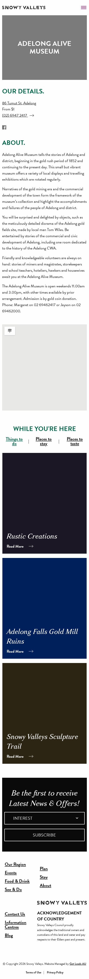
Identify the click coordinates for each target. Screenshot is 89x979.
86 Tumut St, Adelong (19, 103)
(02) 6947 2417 (15, 115)
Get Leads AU (78, 964)
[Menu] (83, 6)
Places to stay (44, 441)
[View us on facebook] (4, 127)
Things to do (14, 441)
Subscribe (44, 835)
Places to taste (75, 441)
